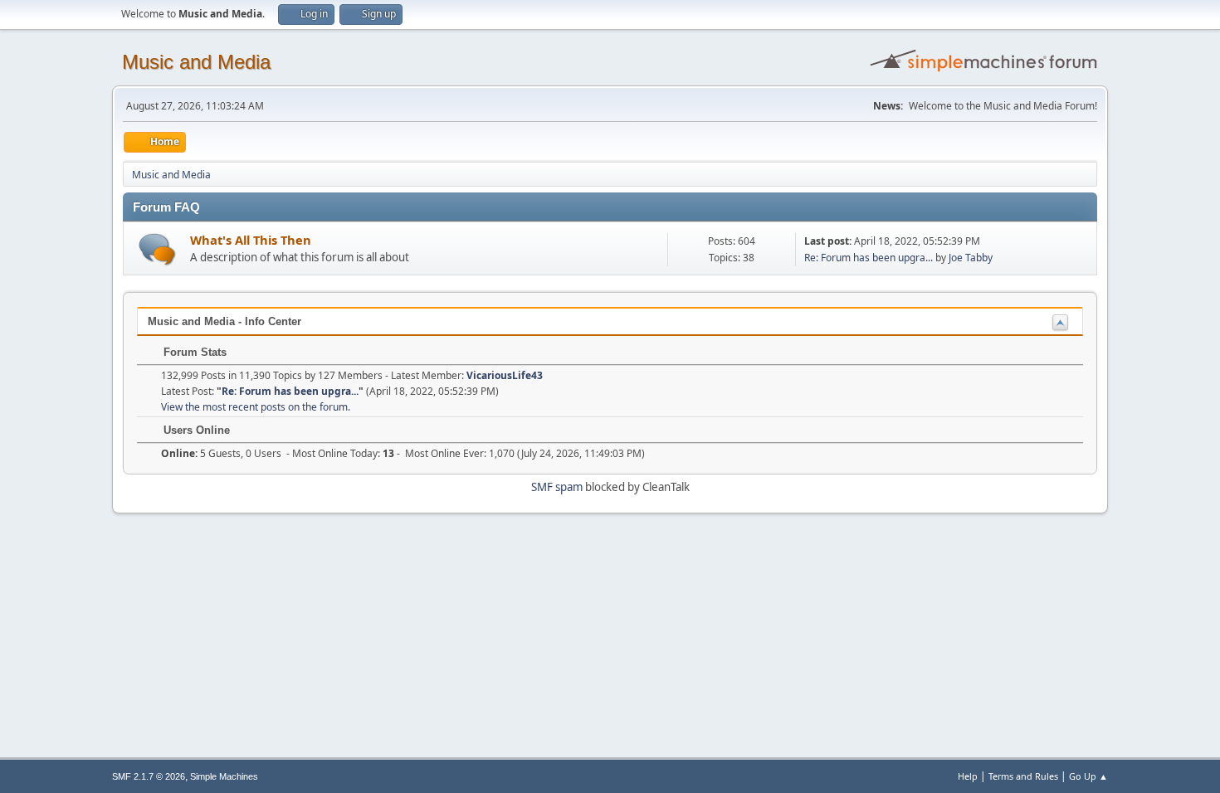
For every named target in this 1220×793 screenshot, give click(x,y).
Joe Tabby (971, 258)
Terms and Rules (1023, 776)
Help (968, 776)
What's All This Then (250, 239)
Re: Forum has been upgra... (868, 258)
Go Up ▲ (1088, 776)
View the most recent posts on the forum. (255, 407)
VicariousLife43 (504, 375)
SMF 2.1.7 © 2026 (148, 776)
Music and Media (196, 62)
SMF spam (557, 486)
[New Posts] (157, 249)
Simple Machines (224, 776)
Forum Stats (193, 352)
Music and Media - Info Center (224, 321)
